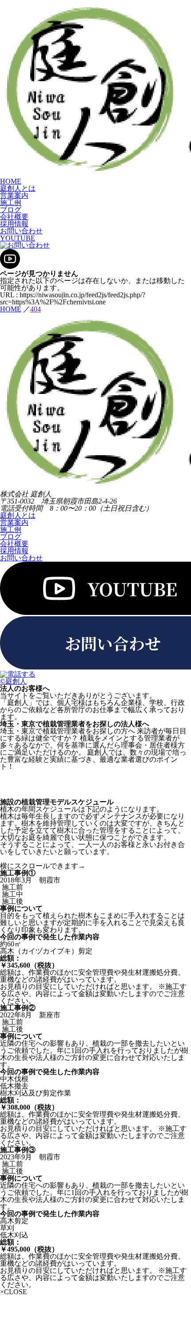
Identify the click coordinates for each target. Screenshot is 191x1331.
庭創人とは (18, 188)
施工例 (10, 202)
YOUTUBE (17, 238)
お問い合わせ (21, 231)
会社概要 (14, 217)
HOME (10, 181)
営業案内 (14, 195)
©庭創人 (13, 681)
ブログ (10, 209)
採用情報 (14, 224)
